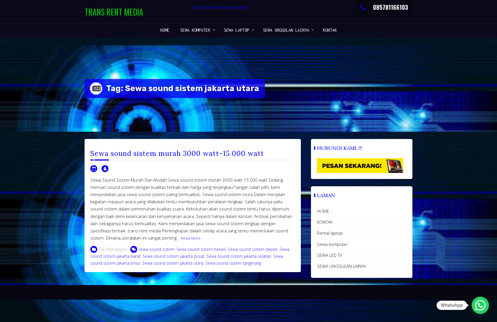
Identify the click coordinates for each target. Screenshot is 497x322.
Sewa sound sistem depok (253, 249)
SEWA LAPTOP (236, 30)
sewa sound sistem (157, 249)
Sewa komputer (195, 30)
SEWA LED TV (329, 255)
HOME (164, 30)
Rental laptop (330, 233)
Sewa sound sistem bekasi (201, 249)
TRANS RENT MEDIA (114, 12)
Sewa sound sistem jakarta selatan (239, 256)
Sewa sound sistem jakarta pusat (173, 256)
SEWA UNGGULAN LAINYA (286, 30)
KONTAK (330, 30)
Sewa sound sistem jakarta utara (172, 263)
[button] (480, 305)
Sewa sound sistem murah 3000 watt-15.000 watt (177, 153)
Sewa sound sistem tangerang (233, 263)
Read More (191, 238)
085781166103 (390, 7)
